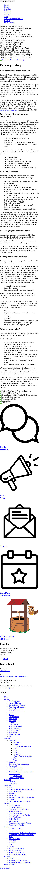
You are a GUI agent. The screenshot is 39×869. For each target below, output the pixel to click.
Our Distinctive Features (17, 705)
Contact (7, 21)
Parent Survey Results (16, 825)
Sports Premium (14, 734)
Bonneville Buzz (14, 839)
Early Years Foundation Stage (19, 764)
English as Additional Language (20, 801)
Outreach (12, 799)
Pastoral (11, 793)
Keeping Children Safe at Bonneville (21, 797)
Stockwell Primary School (18, 854)
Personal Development (16, 848)
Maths (15, 748)
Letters (11, 831)
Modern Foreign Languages (22, 756)
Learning (7, 9)
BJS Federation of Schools (13, 19)
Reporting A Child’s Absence (19, 860)
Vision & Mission (15, 703)
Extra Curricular (14, 805)
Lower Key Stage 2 (15, 768)
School (6, 7)
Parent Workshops (15, 817)
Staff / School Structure (17, 711)
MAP (5, 659)
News (6, 17)
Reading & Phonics (24, 746)
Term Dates (13, 784)
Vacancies (12, 843)
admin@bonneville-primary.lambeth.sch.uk (14, 676)
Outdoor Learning (15, 774)
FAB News (12, 841)
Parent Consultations (16, 813)
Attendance (12, 721)
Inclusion (7, 13)
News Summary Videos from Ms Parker (22, 833)
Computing (17, 754)
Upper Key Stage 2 (15, 770)
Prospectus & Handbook (17, 707)
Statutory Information (16, 709)
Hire (10, 845)
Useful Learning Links (16, 778)
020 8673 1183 (5, 671)
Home (6, 5)
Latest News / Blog (15, 829)
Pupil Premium (14, 732)
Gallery (11, 846)
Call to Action (13, 821)
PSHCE (16, 752)
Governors (12, 713)
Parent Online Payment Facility (19, 815)
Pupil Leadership (14, 728)
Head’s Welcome (14, 701)
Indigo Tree (10, 688)
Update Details (14, 819)
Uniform (12, 723)
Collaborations (14, 717)
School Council (14, 730)
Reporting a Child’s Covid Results (20, 862)
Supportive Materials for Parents (20, 823)
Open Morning (9, 23)
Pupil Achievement (15, 727)
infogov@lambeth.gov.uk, (9, 110)
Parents (6, 15)
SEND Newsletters (15, 791)
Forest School (17, 776)
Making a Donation (15, 811)
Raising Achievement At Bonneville (21, 772)
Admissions (13, 719)
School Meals (13, 725)
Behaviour (12, 795)
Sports (15, 760)
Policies (11, 715)
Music (15, 758)
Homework (12, 762)
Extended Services (15, 807)
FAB (10, 736)
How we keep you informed (18, 809)
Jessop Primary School (16, 852)
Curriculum (12, 740)
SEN (10, 787)
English (15, 744)
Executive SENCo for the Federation (21, 789)
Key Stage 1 (13, 766)
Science (15, 750)
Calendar (7, 11)
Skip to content (5, 868)
